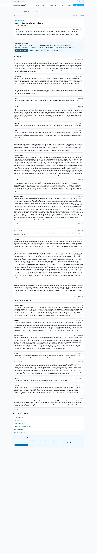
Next (21, 409)
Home (37, 5)
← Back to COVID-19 (17, 15)
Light (79, 1)
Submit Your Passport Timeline (53, 50)
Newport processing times (19, 423)
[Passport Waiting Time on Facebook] (28, 1)
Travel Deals (61, 5)
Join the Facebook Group (21, 50)
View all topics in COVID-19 (19, 432)
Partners (69, 5)
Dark (82, 1)
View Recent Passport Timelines (36, 50)
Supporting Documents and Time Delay (22, 426)
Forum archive (20, 11)
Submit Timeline (79, 5)
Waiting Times (44, 5)
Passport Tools (53, 5)
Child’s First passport (18, 429)
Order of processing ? (18, 417)
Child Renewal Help (18, 420)
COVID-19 (26, 11)
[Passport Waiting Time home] (19, 5)
